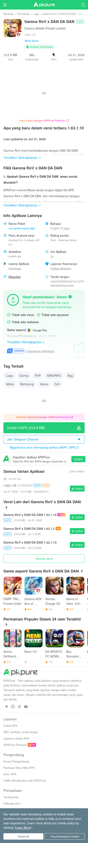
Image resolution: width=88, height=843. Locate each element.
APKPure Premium (15, 745)
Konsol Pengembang (16, 761)
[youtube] (26, 707)
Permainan (23, 14)
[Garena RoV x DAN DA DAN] (12, 27)
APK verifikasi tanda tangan (20, 732)
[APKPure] (44, 4)
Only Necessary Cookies (64, 836)
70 (51, 256)
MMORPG (54, 375)
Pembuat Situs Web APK (19, 768)
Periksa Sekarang (60, 268)
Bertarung (27, 384)
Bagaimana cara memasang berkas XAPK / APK (42, 447)
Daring (23, 375)
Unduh (78, 459)
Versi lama (31, 40)
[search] (83, 5)
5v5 (57, 384)
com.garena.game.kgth (22, 228)
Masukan (15, 277)
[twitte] (19, 707)
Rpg (70, 375)
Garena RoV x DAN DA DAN (59, 14)
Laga (36, 14)
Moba (10, 384)
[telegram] (6, 707)
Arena (44, 384)
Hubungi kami (11, 803)
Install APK (10, 726)
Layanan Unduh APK (16, 738)
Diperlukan (15, 268)
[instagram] (12, 707)
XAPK (80, 21)
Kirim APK (9, 774)
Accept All (23, 836)
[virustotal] (70, 296)
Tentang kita (11, 797)
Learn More (23, 827)
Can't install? (77, 471)
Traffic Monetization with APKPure (24, 780)
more (66, 228)
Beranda (8, 14)
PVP (38, 375)
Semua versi (44, 558)
